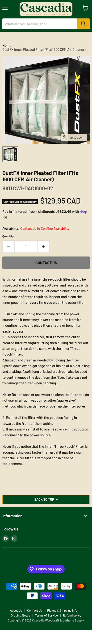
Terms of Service (46, 615)
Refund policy (72, 615)
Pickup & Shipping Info (62, 610)
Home (6, 45)
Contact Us (34, 610)
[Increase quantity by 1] (44, 246)
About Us (16, 610)
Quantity (8, 236)
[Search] (83, 23)
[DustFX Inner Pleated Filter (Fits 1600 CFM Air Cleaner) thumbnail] (10, 154)
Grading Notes (20, 615)
